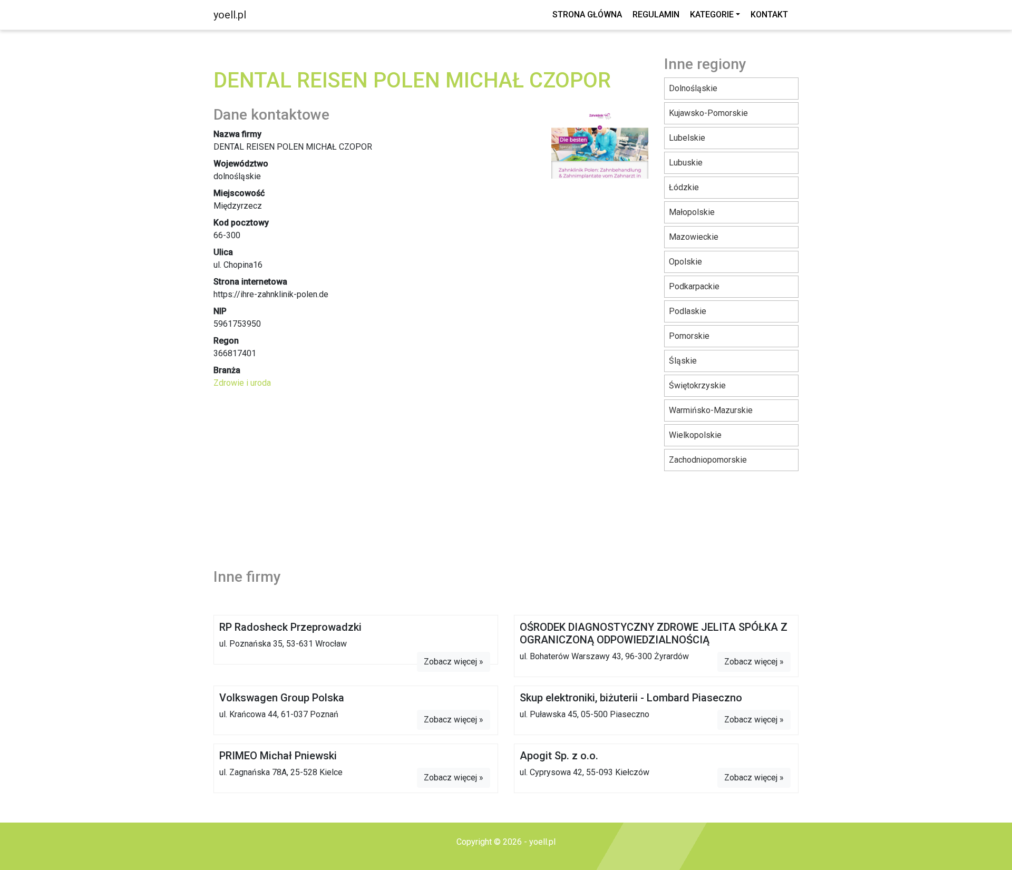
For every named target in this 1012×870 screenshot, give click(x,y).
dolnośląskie (693, 88)
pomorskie (689, 336)
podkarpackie (694, 286)
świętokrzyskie (697, 385)
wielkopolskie (695, 435)
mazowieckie (693, 237)
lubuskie (686, 163)
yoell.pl (229, 14)
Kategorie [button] (712, 14)
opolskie (685, 262)
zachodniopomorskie (708, 460)
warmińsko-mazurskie (711, 410)
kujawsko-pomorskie (708, 113)
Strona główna (587, 14)
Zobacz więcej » (453, 662)
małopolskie (692, 212)
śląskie (683, 361)
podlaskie (687, 311)
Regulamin (655, 14)
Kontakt (769, 14)
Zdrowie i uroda (242, 383)
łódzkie (684, 187)
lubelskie (687, 138)
